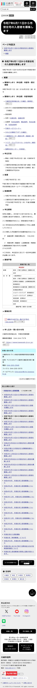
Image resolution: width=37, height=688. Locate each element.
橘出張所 (24, 122)
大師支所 (13, 118)
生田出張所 (12, 124)
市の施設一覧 (27, 631)
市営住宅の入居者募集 (11, 390)
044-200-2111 (10, 668)
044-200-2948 (13, 365)
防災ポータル (18, 3)
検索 (34, 9)
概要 (7, 53)
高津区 (28, 575)
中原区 (20, 575)
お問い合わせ (27, 683)
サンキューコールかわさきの (26, 647)
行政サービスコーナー (13, 128)
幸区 (13, 575)
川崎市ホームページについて (12, 683)
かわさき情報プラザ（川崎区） (16, 132)
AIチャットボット (26, 562)
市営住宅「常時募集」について (15, 537)
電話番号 (10, 648)
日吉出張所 (16, 122)
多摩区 (14, 579)
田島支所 (21, 118)
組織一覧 (9, 631)
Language (26, 5)
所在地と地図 (6, 678)
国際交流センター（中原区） (15, 149)
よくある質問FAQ (10, 562)
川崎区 (6, 575)
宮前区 (6, 579)
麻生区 (22, 579)
